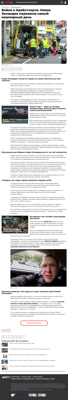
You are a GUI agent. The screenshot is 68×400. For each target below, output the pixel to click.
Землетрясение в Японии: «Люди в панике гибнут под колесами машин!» (29, 349)
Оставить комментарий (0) (34, 323)
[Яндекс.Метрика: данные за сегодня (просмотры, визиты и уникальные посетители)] (20, 394)
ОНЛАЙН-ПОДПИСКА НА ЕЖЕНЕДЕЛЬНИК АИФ (22, 379)
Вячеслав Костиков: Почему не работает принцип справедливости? (28, 354)
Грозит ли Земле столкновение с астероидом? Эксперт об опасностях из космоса (32, 366)
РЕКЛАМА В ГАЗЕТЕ (37, 376)
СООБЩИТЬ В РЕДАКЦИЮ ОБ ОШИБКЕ (45, 379)
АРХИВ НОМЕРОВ (15, 376)
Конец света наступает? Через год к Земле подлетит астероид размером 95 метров (32, 360)
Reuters (11, 65)
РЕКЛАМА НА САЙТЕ (26, 376)
